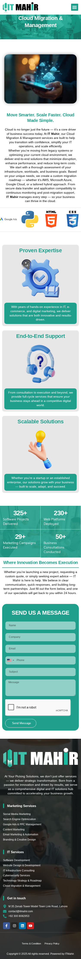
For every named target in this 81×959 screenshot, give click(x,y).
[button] (74, 7)
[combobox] (10, 660)
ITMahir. (69, 953)
